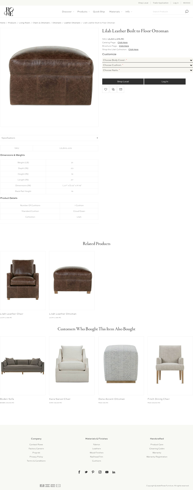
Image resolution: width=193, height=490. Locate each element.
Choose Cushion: (112, 65)
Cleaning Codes (157, 448)
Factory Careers (36, 448)
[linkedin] (114, 472)
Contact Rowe (36, 444)
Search (187, 11)
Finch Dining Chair (159, 398)
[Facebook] (79, 472)
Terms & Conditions (36, 461)
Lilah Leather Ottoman (62, 313)
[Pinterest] (93, 472)
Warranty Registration (156, 456)
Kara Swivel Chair (60, 398)
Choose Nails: (111, 70)
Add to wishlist (105, 89)
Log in (176, 3)
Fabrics (96, 444)
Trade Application (160, 3)
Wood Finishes (96, 452)
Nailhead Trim (96, 456)
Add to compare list (113, 89)
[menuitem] (36, 444)
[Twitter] (86, 472)
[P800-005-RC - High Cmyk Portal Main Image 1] (121, 365)
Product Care (156, 444)
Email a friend (120, 89)
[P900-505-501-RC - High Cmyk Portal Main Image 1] (170, 365)
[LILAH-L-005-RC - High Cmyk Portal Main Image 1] (71, 280)
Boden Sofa (7, 398)
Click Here (123, 42)
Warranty (156, 452)
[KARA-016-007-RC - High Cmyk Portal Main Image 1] (71, 365)
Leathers (96, 448)
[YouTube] (107, 472)
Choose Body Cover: (114, 60)
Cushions (96, 461)
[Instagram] (100, 472)
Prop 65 (36, 452)
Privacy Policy (36, 456)
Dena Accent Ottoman (111, 398)
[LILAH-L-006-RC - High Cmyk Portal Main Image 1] (22, 280)
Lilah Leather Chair (11, 313)
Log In (165, 81)
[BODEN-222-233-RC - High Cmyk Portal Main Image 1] (22, 365)
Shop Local (143, 3)
